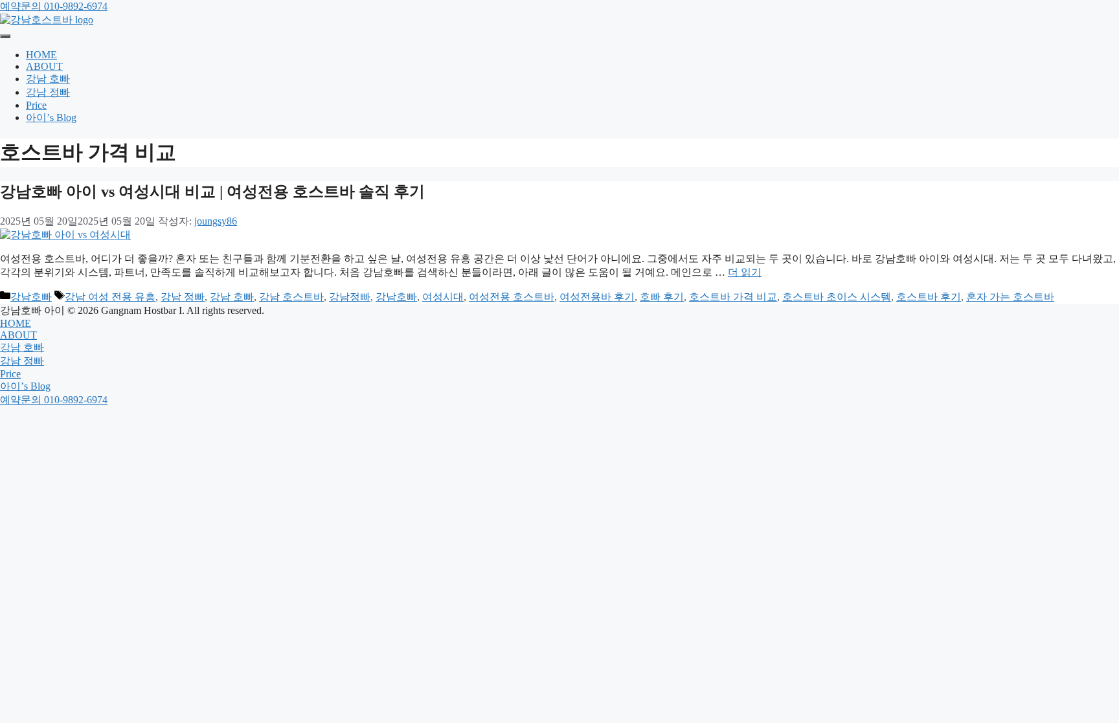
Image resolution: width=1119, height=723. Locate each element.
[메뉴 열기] (5, 36)
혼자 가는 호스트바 (1010, 296)
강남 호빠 (48, 78)
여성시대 (443, 296)
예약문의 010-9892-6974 (53, 6)
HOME (41, 54)
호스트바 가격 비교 (733, 296)
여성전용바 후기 (597, 296)
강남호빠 (31, 296)
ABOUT (44, 66)
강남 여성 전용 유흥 (110, 296)
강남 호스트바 (291, 296)
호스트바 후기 (928, 296)
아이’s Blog (51, 117)
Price (36, 105)
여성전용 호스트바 (511, 296)
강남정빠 (349, 296)
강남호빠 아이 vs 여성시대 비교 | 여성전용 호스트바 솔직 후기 (212, 191)
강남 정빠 (48, 92)
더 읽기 (745, 272)
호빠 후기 (662, 296)
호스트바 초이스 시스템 (836, 296)
